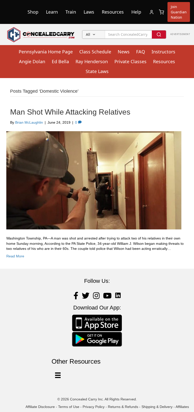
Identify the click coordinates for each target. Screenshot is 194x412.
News (124, 52)
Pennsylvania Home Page (46, 52)
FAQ (140, 52)
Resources (113, 12)
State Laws (97, 71)
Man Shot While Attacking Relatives (70, 112)
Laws (89, 12)
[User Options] (58, 375)
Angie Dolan (32, 61)
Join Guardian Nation (179, 12)
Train (70, 12)
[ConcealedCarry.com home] (41, 34)
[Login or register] (151, 12)
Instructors (163, 52)
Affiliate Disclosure (40, 407)
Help (136, 12)
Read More (15, 256)
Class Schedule (95, 52)
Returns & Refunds (123, 407)
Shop (33, 12)
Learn (52, 12)
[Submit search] (159, 34)
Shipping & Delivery (157, 407)
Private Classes (130, 61)
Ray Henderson (92, 61)
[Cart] (161, 12)
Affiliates (182, 407)
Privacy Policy (94, 407)
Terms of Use (68, 407)
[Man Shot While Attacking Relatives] (93, 180)
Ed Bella (60, 61)
